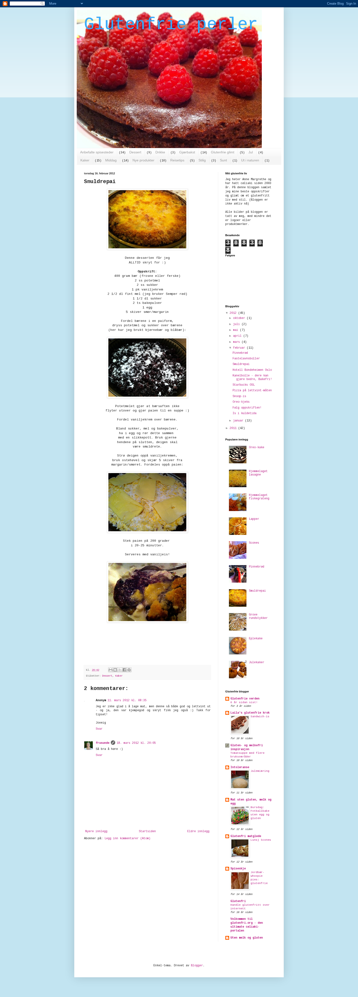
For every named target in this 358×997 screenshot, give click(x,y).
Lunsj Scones (261, 840)
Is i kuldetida (244, 413)
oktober (240, 318)
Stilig (202, 160)
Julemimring (260, 771)
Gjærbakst (187, 152)
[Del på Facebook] (124, 669)
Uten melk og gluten (246, 938)
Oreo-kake (256, 447)
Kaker (84, 160)
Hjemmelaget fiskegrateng (259, 497)
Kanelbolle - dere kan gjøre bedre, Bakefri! (252, 377)
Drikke (160, 152)
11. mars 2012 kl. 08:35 (127, 700)
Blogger (197, 965)
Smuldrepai (241, 364)
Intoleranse (239, 767)
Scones (254, 543)
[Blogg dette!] (115, 669)
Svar (99, 729)
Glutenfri (238, 901)
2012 (234, 313)
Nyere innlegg (96, 831)
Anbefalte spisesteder (96, 152)
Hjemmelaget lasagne (258, 473)
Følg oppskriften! (247, 408)
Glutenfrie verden (244, 698)
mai (236, 330)
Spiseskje (238, 868)
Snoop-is (239, 396)
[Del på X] (119, 669)
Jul (250, 152)
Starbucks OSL (244, 385)
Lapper (254, 519)
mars (237, 342)
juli (237, 324)
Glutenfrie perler (171, 24)
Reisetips (177, 160)
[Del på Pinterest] (129, 669)
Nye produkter (143, 160)
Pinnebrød (240, 353)
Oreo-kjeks (241, 402)
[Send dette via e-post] (110, 669)
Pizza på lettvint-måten (252, 390)
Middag (111, 160)
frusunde (102, 743)
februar (240, 348)
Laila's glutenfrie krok (250, 713)
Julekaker (256, 662)
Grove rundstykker (258, 616)
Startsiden (147, 831)
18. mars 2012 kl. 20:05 (136, 743)
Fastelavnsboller (246, 358)
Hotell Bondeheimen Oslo (252, 370)
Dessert (135, 152)
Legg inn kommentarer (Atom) (127, 838)
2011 (234, 428)
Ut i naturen (250, 160)
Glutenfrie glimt (222, 152)
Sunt (223, 160)
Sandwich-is (260, 716)
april (238, 336)
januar (239, 420)
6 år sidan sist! (244, 702)
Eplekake (256, 638)
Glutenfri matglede (245, 836)
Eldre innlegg (198, 831)
